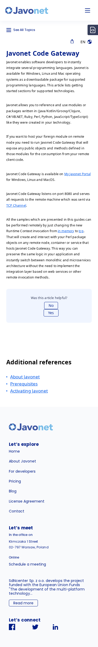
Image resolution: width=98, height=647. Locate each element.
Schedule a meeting (27, 564)
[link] (26, 10)
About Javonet (25, 377)
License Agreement (26, 501)
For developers (22, 471)
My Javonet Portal (77, 174)
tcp (81, 231)
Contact (16, 511)
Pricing (15, 481)
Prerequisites (24, 384)
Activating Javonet (29, 391)
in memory (66, 231)
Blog (12, 491)
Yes (51, 312)
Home (14, 451)
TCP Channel (16, 205)
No (51, 305)
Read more (23, 603)
